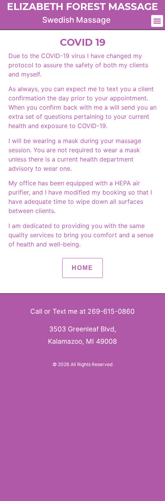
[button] (157, 21)
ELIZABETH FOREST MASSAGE (82, 6)
